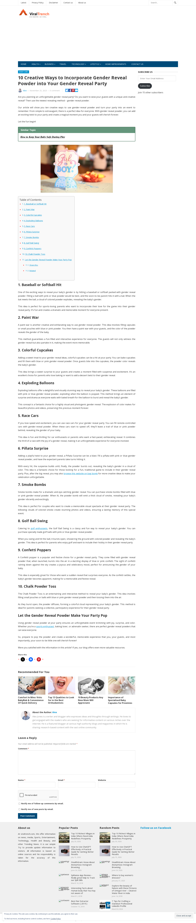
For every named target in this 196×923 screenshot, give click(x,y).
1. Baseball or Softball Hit (35, 204)
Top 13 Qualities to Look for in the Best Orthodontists (61, 700)
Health (35, 64)
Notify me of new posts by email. (37, 809)
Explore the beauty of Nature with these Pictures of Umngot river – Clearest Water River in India (124, 889)
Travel (62, 64)
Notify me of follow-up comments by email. (42, 803)
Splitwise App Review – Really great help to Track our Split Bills (83, 878)
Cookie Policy (56, 919)
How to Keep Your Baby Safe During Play (42, 137)
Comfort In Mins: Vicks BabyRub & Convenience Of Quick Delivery (31, 700)
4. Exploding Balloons (33, 220)
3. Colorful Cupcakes (33, 215)
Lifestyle (94, 64)
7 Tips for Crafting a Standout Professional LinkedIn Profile (122, 903)
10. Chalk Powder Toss (35, 254)
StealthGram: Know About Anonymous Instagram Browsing (83, 865)
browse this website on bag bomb (81, 473)
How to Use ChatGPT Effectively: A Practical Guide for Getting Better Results (82, 850)
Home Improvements (115, 64)
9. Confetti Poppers (32, 248)
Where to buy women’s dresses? (122, 876)
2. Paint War (29, 209)
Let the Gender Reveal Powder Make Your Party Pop (48, 259)
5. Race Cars (29, 226)
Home (23, 64)
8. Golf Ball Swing (31, 243)
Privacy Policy (37, 2)
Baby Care (23, 72)
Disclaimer (53, 2)
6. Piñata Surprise (31, 232)
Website (102, 780)
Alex (25, 90)
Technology (78, 64)
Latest (23, 2)
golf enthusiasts (39, 528)
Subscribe (145, 85)
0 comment (55, 90)
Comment (23, 748)
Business (49, 64)
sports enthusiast (45, 626)
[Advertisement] (98, 41)
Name (21, 780)
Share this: (33, 265)
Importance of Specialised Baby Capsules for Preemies (120, 700)
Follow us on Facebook (155, 828)
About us (82, 2)
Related (32, 270)
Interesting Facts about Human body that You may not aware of (83, 890)
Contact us (68, 2)
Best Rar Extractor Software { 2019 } (79, 902)
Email (61, 780)
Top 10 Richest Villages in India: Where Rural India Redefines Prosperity (83, 836)
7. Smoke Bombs (31, 237)
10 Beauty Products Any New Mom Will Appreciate (90, 700)
